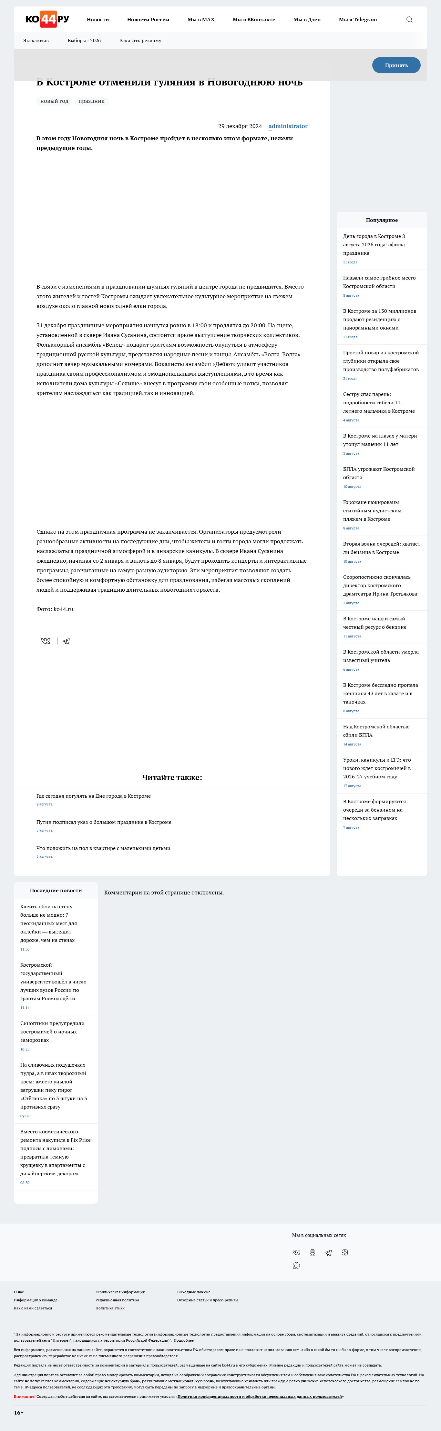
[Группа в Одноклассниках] (312, 1252)
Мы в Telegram (358, 19)
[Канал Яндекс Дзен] (345, 1252)
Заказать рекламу (141, 40)
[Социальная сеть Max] (296, 1265)
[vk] (46, 641)
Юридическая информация (120, 1291)
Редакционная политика (117, 1300)
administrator (288, 126)
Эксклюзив (36, 40)
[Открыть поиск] (409, 19)
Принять (396, 65)
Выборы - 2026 (84, 40)
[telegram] (68, 641)
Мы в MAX (201, 19)
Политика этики (110, 1308)
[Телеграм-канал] (329, 1252)
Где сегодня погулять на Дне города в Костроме (93, 799)
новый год (54, 100)
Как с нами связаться (33, 1308)
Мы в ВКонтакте (254, 19)
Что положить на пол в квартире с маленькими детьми (103, 852)
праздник (91, 100)
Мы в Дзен (307, 19)
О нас (19, 1291)
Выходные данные (193, 1291)
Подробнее (184, 1340)
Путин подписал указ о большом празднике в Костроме (103, 826)
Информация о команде (35, 1300)
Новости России (148, 19)
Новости (98, 19)
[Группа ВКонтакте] (296, 1252)
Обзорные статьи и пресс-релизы (207, 1300)
